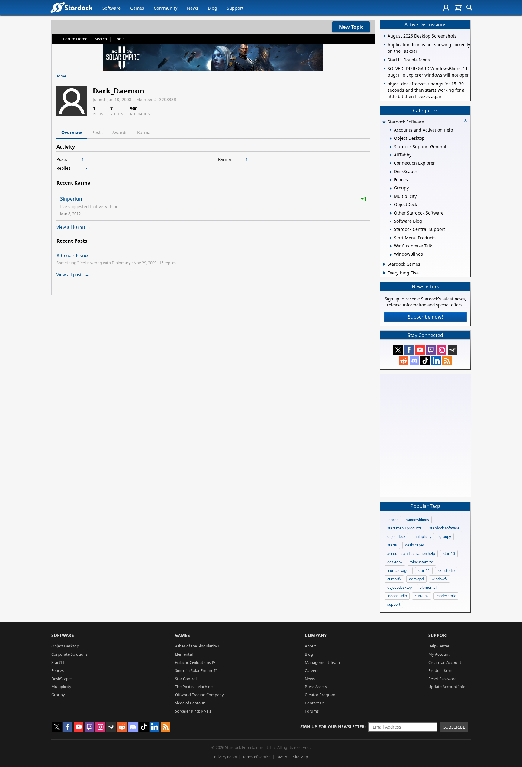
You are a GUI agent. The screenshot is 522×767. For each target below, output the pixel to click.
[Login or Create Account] (446, 8)
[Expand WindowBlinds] (391, 254)
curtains (421, 595)
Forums (312, 711)
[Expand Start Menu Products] (391, 238)
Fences (57, 670)
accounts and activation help (411, 553)
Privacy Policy (225, 756)
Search (101, 38)
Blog (212, 8)
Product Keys (440, 670)
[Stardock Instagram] (441, 349)
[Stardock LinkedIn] (436, 360)
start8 (392, 545)
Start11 (57, 662)
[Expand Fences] (391, 180)
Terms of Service (257, 756)
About (310, 646)
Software (111, 8)
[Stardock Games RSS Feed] (447, 360)
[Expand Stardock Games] (384, 264)
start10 (449, 553)
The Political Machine (194, 686)
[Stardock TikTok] (425, 360)
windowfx (439, 579)
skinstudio (446, 570)
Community (165, 8)
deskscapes (415, 545)
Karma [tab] (143, 132)
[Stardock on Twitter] (398, 349)
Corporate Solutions (69, 654)
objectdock (396, 536)
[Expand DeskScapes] (391, 171)
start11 (424, 570)
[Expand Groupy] (391, 188)
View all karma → (73, 227)
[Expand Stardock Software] (383, 122)
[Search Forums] (469, 8)
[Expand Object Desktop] (391, 138)
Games (137, 8)
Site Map (300, 756)
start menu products (404, 528)
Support (235, 8)
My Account (439, 654)
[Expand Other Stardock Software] (391, 213)
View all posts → (72, 274)
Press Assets (316, 686)
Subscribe (454, 727)
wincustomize (421, 562)
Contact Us (314, 703)
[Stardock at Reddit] (403, 360)
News (192, 8)
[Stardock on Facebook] (409, 349)
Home (60, 76)
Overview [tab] (71, 132)
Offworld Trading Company (199, 694)
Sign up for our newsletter (332, 726)
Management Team (322, 662)
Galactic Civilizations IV (195, 662)
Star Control (186, 678)
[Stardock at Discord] (414, 360)
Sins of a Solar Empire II (196, 670)
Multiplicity (61, 686)
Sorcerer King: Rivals (193, 711)
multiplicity (422, 536)
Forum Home (75, 38)
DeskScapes (61, 678)
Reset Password (442, 678)
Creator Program (320, 694)
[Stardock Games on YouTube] (419, 349)
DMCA (281, 756)
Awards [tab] (119, 132)
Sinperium (72, 198)
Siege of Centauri (190, 703)
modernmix (446, 595)
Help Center (439, 646)
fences (392, 519)
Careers (311, 670)
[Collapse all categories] (465, 120)
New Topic (351, 27)
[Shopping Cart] (458, 8)
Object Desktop (65, 646)
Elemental (184, 654)
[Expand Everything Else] (384, 272)
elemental (428, 587)
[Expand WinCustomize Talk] (391, 246)
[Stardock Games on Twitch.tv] (430, 349)
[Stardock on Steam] (452, 349)
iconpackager (398, 570)
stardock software (444, 528)
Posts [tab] (97, 132)
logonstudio (397, 595)
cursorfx (394, 579)
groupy (445, 536)
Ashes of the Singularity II (198, 646)
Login (119, 38)
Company (316, 635)
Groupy (58, 694)
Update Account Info (447, 686)
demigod (416, 579)
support (393, 604)
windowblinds (417, 519)
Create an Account (444, 662)
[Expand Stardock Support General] (391, 147)
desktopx (394, 562)
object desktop (399, 587)
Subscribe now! (425, 316)
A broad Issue (72, 255)
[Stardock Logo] (71, 7)
